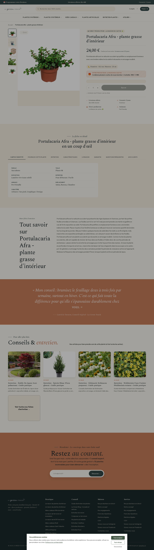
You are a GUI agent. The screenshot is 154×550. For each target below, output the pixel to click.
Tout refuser (118, 542)
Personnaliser (118, 546)
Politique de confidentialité (54, 542)
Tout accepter (117, 538)
